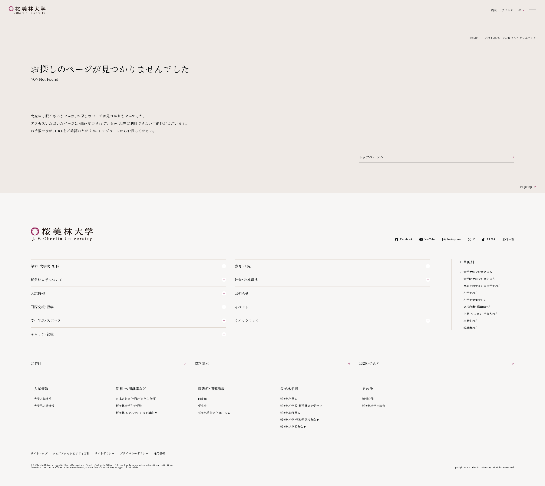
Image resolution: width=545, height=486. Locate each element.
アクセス (507, 10)
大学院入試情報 (44, 406)
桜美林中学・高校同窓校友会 (300, 419)
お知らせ (242, 293)
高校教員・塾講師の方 (477, 307)
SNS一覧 (508, 239)
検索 (494, 10)
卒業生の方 (470, 321)
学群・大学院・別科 (45, 266)
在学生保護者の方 (474, 300)
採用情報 (159, 453)
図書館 (202, 399)
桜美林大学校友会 (293, 426)
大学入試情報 (42, 399)
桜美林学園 (289, 399)
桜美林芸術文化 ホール (214, 413)
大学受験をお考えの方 (477, 272)
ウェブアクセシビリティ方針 (71, 453)
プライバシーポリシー (134, 453)
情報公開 (368, 399)
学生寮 (202, 406)
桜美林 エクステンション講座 (136, 413)
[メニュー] (532, 10)
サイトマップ (39, 453)
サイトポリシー (105, 453)
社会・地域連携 (246, 279)
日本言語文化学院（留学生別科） (136, 399)
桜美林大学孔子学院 (129, 406)
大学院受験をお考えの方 (479, 279)
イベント (242, 307)
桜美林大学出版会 (373, 406)
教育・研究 (243, 266)
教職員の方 (470, 328)
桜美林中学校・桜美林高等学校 (301, 406)
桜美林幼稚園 (290, 413)
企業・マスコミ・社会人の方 (480, 314)
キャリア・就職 (42, 334)
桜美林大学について (47, 279)
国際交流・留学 (42, 306)
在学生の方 (470, 293)
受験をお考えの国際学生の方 (482, 286)
